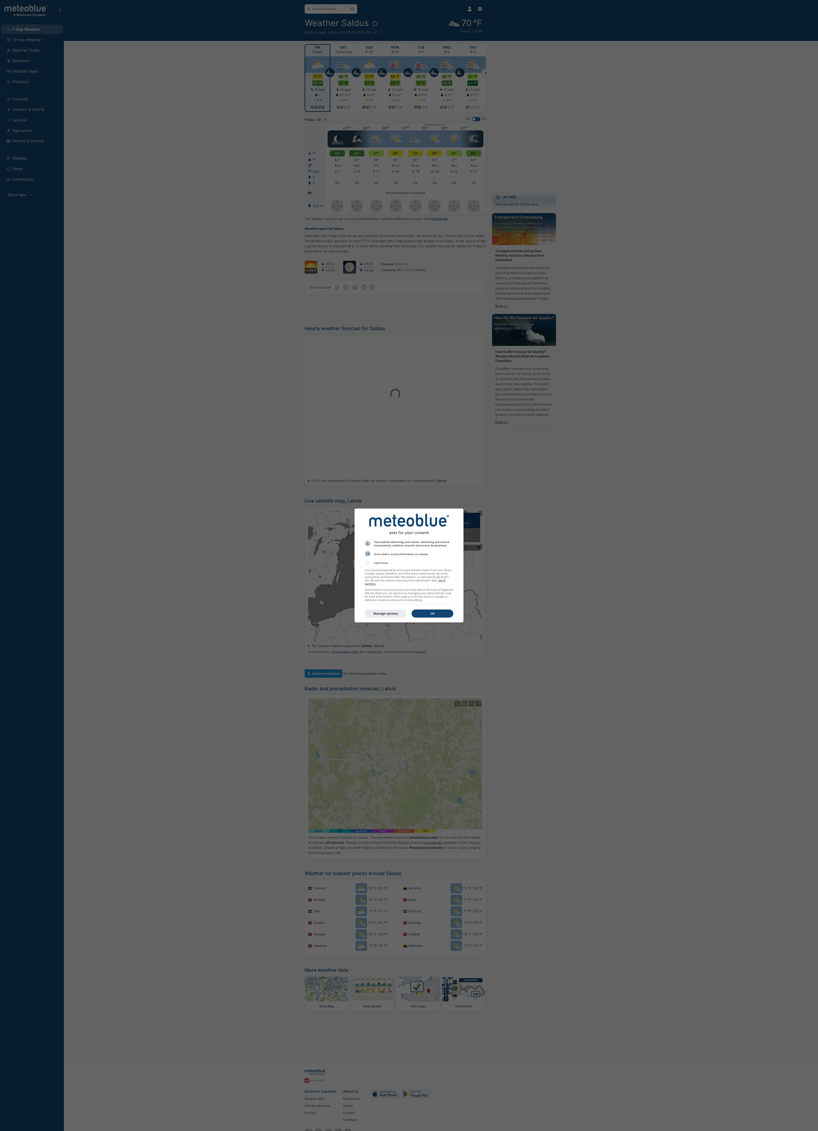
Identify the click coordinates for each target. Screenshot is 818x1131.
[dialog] (409, 565)
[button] (409, 563)
